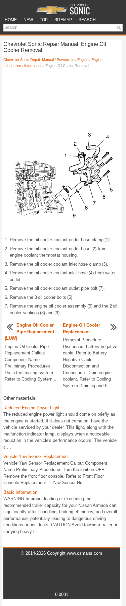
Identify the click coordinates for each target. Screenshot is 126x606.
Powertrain (65, 60)
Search (87, 19)
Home (11, 19)
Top (44, 19)
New (28, 19)
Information (33, 66)
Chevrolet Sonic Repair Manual (28, 60)
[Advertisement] (61, 95)
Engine (82, 60)
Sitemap (63, 19)
